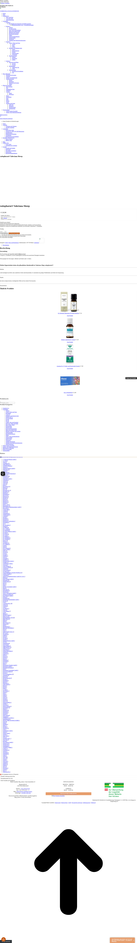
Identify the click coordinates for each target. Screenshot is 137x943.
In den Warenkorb (4, 233)
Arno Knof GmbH (7, 478)
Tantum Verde (6, 733)
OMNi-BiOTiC (7, 647)
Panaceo (5, 656)
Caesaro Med (6, 509)
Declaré (5, 517)
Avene (5, 484)
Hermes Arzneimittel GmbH (9, 586)
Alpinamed (6, 472)
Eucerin (5, 552)
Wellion (5, 765)
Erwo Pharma (6, 548)
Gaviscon (5, 565)
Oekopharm (6, 643)
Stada (5, 721)
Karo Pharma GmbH (8, 595)
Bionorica (5, 500)
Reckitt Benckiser (7, 678)
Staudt (5, 723)
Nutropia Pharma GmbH (9, 640)
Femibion (5, 556)
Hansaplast (6, 580)
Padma (5, 655)
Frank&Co (6, 559)
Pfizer (4, 664)
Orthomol (5, 652)
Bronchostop (6, 505)
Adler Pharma (7, 464)
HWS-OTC (6, 589)
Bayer (5, 489)
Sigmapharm (6, 707)
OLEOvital (6, 644)
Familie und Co (9, 417)
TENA (5, 737)
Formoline (5, 558)
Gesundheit (5, 409)
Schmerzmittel (9, 437)
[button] (14, 233)
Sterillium (5, 724)
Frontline (5, 562)
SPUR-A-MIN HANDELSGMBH (11, 720)
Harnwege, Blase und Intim (12, 423)
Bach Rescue (6, 486)
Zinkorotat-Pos (6, 772)
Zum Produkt (70, 315)
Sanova (5, 701)
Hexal (4, 588)
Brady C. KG (6, 504)
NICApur (5, 633)
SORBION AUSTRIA (8, 718)
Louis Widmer (7, 611)
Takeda (5, 732)
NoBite (5, 635)
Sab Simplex (6, 691)
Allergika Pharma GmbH (9, 468)
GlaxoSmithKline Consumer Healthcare (12, 572)
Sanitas (5, 696)
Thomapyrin (6, 745)
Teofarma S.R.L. (7, 738)
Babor (4, 485)
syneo (4, 729)
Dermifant (5, 518)
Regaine (5, 679)
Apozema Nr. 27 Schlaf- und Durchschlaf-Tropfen (68, 366)
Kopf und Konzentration (11, 428)
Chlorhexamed (6, 514)
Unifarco (5, 748)
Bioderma (6, 496)
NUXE (5, 642)
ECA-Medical (6, 544)
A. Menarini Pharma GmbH (9, 459)
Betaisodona (6, 494)
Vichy (5, 757)
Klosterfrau (6, 598)
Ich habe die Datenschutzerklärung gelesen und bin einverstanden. (16, 234)
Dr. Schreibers (6, 539)
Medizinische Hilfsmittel (8, 448)
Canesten (5, 511)
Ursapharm (6, 750)
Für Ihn (7, 419)
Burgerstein (6, 508)
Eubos (5, 550)
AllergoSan (6, 469)
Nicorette (5, 634)
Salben (7, 435)
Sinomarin (5, 712)
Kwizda (5, 601)
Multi (4, 625)
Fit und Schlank (9, 418)
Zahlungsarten (86, 802)
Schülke (5, 703)
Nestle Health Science (8, 631)
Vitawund (5, 761)
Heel (4, 584)
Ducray (5, 540)
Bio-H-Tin (5, 495)
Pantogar (5, 657)
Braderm (5, 503)
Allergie (7, 410)
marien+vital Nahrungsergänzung (10, 446)
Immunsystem (9, 427)
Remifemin (6, 680)
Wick (5, 766)
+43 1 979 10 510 (25, 788)
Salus (4, 693)
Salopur (5, 692)
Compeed (5, 516)
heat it (4, 583)
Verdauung (8, 440)
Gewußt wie (6, 571)
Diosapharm (6, 522)
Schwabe (5, 705)
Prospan (5, 673)
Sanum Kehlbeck (7, 702)
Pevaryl (5, 662)
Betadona (5, 493)
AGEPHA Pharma (7, 466)
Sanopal (5, 698)
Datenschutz (64, 802)
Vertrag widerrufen (6, 941)
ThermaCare (6, 743)
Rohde (5, 688)
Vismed (5, 759)
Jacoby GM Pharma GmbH (9, 593)
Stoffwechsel (9, 439)
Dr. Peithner (6, 536)
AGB (69, 802)
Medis (4, 621)
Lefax (4, 607)
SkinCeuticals (6, 715)
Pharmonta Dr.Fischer (8, 667)
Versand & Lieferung (77, 802)
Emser (5, 547)
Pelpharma (5, 660)
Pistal (4, 669)
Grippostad (6, 575)
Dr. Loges (5, 535)
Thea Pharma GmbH (8, 742)
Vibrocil (5, 756)
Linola (5, 610)
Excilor (5, 553)
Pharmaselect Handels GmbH (10, 665)
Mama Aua (6, 616)
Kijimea (5, 597)
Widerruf (93, 802)
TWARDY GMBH (7, 747)
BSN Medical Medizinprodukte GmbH (12, 507)
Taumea (5, 734)
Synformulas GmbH (8, 730)
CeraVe (5, 512)
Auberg (5, 482)
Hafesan (5, 577)
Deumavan (6, 520)
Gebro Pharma (7, 566)
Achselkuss (6, 463)
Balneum (5, 487)
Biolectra (5, 499)
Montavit (5, 624)
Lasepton (5, 606)
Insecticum (6, 592)
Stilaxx (5, 725)
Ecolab (5, 545)
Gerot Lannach (6, 570)
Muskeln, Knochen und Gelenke (13, 431)
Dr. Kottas (6, 534)
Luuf (4, 612)
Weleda (5, 764)
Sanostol (5, 700)
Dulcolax (5, 541)
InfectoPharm (6, 590)
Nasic (4, 630)
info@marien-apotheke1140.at (24, 791)
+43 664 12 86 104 (26, 793)
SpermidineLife (7, 719)
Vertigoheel (6, 754)
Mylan (5, 629)
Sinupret (5, 714)
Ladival (5, 604)
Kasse (11, 118)
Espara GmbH (6, 549)
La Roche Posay (7, 603)
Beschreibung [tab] (6, 245)
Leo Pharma (6, 608)
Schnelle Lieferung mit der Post (8, 776)
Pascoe (5, 658)
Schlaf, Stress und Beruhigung (12, 242)
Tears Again (6, 736)
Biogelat (5, 498)
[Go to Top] (68, 940)
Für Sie (7, 421)
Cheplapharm (6, 513)
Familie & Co (6, 408)
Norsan (5, 637)
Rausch (5, 676)
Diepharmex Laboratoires (9, 521)
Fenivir (5, 557)
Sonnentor (5, 716)
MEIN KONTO (3, 114)
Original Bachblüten (8, 651)
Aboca (5, 462)
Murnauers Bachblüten (8, 628)
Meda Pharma (6, 619)
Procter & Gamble (7, 671)
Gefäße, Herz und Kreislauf (12, 422)
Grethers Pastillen (7, 574)
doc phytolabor (6, 525)
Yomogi (5, 769)
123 (1, 457)
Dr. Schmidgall (6, 538)
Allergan (5, 467)
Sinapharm (6, 711)
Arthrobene (6, 480)
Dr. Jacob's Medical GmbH (9, 531)
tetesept (5, 741)
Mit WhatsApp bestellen (14, 233)
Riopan (5, 685)
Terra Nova (6, 739)
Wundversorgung (9, 444)
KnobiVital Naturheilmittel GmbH (11, 599)
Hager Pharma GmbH (8, 579)
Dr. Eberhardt (6, 530)
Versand (5, 218)
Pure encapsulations (8, 674)
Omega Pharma (7, 646)
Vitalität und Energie (10, 441)
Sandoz (5, 694)
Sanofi (5, 697)
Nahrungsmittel (9, 432)
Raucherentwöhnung (10, 434)
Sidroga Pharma (7, 706)
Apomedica (6, 476)
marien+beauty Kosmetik (8, 445)
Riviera (5, 687)
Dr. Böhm (6, 527)
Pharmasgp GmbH (7, 666)
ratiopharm (36, 242)
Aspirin (5, 481)
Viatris (5, 755)
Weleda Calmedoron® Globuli (68, 339)
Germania (5, 568)
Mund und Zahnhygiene (11, 430)
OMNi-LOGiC (7, 648)
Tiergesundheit (6, 450)
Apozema (6, 477)
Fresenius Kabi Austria (8, 561)
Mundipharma (6, 626)
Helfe (4, 585)
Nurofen (5, 639)
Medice (5, 620)
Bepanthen (6, 491)
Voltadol (5, 763)
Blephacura (6, 502)
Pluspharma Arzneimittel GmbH (10, 670)
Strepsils (5, 727)
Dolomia (5, 526)
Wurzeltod (5, 768)
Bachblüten (8, 413)
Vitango (5, 760)
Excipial (5, 554)
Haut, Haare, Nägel (10, 425)
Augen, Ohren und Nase (11, 412)
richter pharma (6, 684)
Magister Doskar (7, 615)
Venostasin (6, 752)
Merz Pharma (6, 622)
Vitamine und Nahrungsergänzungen (14, 443)
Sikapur (5, 709)
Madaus (5, 613)
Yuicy (4, 770)
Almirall (5, 471)
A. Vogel (5, 460)
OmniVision (6, 649)
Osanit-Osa (6, 653)
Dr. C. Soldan (6, 529)
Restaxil (5, 682)
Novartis (5, 638)
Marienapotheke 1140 (9, 617)
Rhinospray (6, 683)
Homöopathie (9, 426)
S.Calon (5, 689)
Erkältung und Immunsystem (12, 416)
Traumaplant (6, 746)
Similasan (6, 710)
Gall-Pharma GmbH (8, 563)
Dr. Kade (5, 532)
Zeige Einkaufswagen (5, 118)
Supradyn (6, 728)
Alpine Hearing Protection (9, 473)
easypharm (6, 543)
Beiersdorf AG (7, 490)
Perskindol (5, 661)
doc (4, 523)
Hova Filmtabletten (68, 392)
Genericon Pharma (8, 567)
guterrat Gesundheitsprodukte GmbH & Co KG (14, 576)
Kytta (4, 602)
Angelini (5, 475)
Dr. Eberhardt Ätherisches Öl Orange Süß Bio (68, 313)
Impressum (58, 802)
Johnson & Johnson (8, 594)
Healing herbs (7, 581)
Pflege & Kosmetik (7, 449)
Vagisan (5, 751)
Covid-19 (8, 414)
